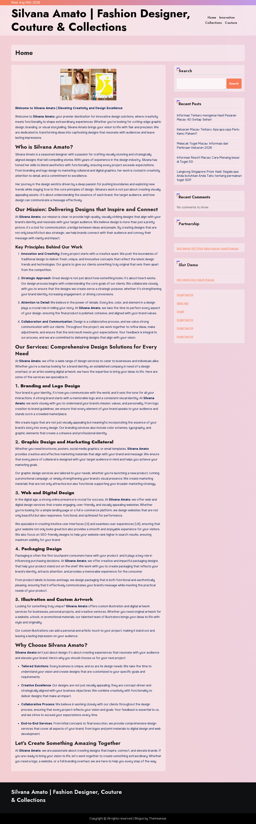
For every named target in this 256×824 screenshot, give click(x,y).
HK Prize (197, 248)
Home (212, 17)
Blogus (139, 818)
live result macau (202, 280)
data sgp (183, 303)
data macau (212, 248)
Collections (213, 23)
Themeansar (157, 818)
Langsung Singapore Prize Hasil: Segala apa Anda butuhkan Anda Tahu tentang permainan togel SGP (209, 176)
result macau (230, 248)
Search (185, 71)
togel (180, 311)
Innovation (227, 17)
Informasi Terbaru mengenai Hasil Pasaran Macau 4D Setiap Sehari (207, 117)
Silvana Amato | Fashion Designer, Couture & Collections (100, 20)
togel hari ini (185, 295)
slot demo (183, 248)
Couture (231, 23)
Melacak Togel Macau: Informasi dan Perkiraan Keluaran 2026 (202, 146)
